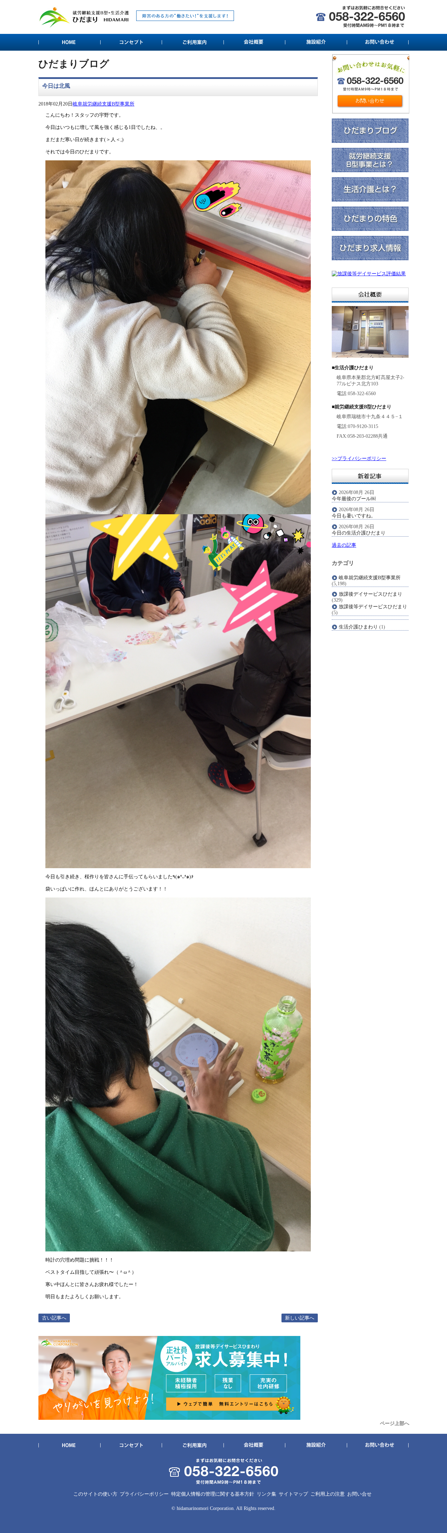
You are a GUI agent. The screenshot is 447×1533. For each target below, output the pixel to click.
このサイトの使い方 (95, 1494)
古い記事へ (54, 1318)
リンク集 (266, 1494)
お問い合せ (359, 1494)
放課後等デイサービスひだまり (373, 606)
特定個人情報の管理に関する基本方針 (212, 1494)
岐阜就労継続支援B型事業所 (103, 104)
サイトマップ (293, 1494)
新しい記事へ (299, 1318)
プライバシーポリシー (144, 1494)
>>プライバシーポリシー (359, 458)
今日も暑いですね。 (354, 515)
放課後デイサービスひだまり (370, 594)
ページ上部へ (394, 1423)
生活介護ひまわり (358, 627)
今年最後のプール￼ (354, 498)
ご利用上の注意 (327, 1494)
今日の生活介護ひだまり (359, 533)
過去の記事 (344, 545)
